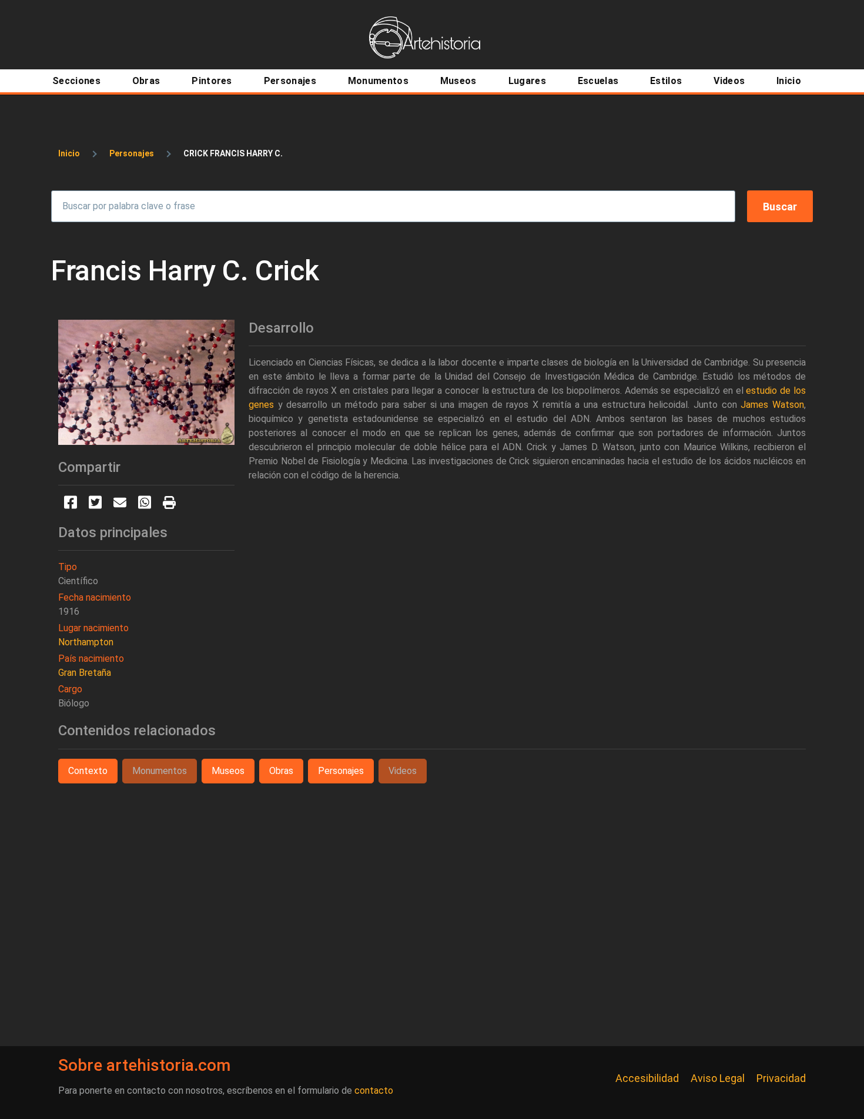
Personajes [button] (341, 770)
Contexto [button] (88, 770)
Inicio (69, 153)
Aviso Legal (718, 1078)
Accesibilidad (647, 1078)
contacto (373, 1090)
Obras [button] (281, 770)
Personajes (131, 153)
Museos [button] (228, 770)
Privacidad (781, 1078)
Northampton (85, 642)
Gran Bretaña (84, 672)
